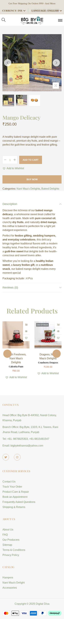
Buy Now (32, 179)
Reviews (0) (10, 287)
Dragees (45, 354)
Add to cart (31, 160)
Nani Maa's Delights (28, 188)
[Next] (56, 62)
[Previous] (7, 62)
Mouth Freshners (16, 354)
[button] (13, 168)
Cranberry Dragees (48, 362)
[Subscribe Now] (58, 324)
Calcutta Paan (16, 366)
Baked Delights (50, 188)
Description (9, 204)
